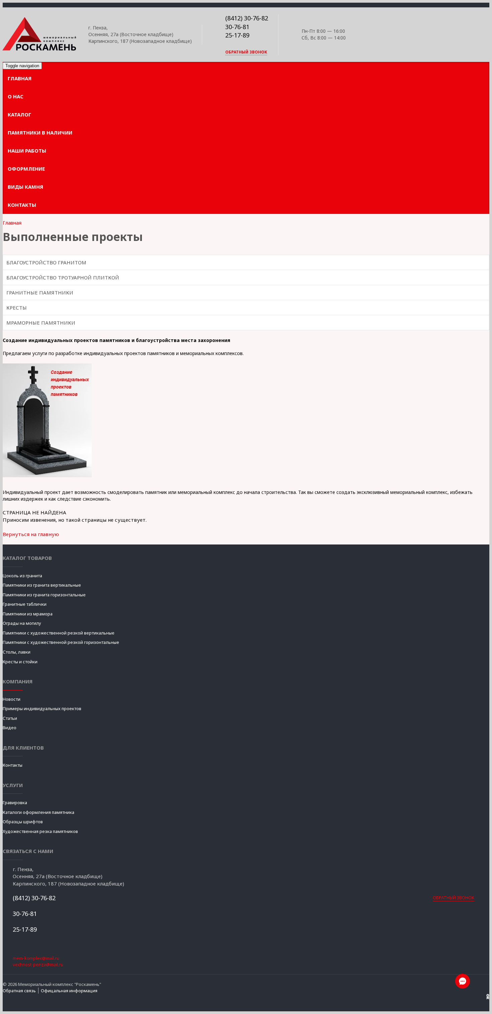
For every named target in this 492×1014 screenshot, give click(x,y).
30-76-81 (237, 27)
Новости (11, 699)
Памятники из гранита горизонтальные (44, 595)
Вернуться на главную (31, 534)
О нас (15, 96)
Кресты (16, 307)
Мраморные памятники (40, 322)
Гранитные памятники (39, 292)
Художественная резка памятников (40, 831)
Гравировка (15, 802)
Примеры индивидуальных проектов (42, 708)
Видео (9, 728)
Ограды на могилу (22, 623)
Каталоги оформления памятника (38, 812)
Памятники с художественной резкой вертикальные (58, 633)
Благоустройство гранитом (46, 262)
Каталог (19, 114)
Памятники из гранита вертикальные (42, 585)
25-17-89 (237, 35)
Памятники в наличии (40, 132)
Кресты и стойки (20, 662)
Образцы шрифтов (23, 822)
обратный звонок (246, 52)
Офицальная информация (69, 991)
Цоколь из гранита (22, 576)
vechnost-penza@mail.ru (38, 964)
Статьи (10, 718)
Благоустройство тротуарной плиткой (62, 277)
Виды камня (25, 186)
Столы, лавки (16, 652)
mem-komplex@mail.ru (36, 958)
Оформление (26, 168)
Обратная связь (19, 991)
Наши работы (27, 150)
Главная (19, 78)
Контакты (22, 204)
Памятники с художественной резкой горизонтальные (61, 642)
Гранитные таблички (25, 604)
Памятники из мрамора (28, 614)
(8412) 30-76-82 (246, 18)
